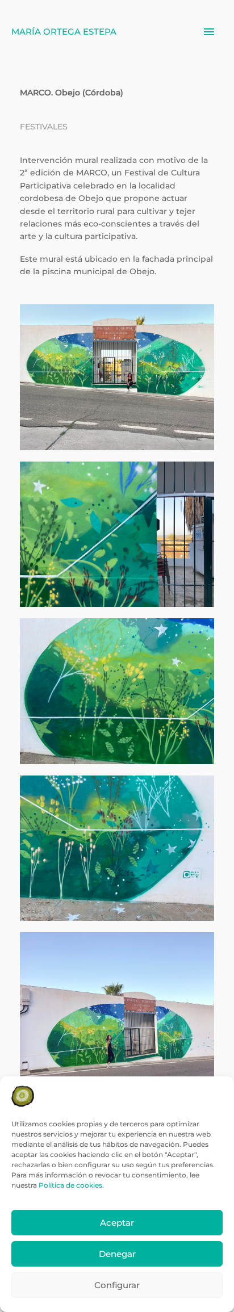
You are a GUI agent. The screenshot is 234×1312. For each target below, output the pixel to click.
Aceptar (117, 1222)
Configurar (117, 1285)
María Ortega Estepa (63, 31)
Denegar (117, 1253)
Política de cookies (70, 1185)
